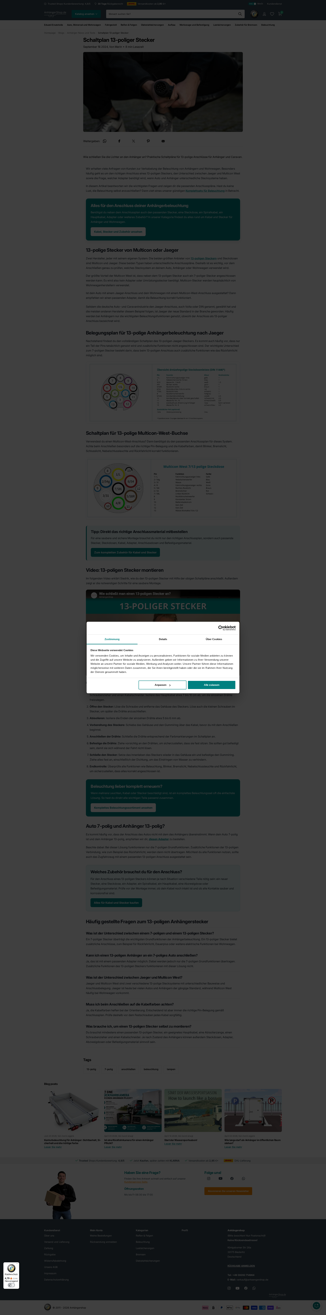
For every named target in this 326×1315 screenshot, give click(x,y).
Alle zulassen (211, 684)
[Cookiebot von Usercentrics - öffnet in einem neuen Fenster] (221, 628)
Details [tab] (163, 639)
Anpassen (160, 684)
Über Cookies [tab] (214, 639)
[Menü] (17, 1264)
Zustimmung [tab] (112, 639)
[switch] (11, 1285)
